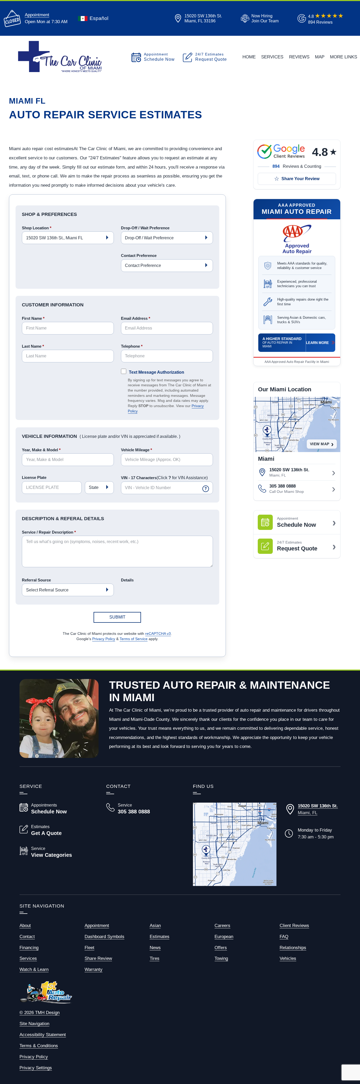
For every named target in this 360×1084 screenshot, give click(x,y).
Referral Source (36, 580)
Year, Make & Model (41, 450)
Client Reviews (294, 925)
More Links (343, 56)
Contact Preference (139, 255)
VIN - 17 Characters (164, 477)
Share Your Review (300, 178)
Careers (222, 925)
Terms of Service (134, 639)
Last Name (33, 346)
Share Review (98, 958)
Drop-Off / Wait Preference (145, 228)
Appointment (37, 14)
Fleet (89, 947)
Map (319, 56)
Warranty (94, 969)
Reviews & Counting (297, 166)
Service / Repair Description (49, 532)
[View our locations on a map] (234, 844)
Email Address (135, 318)
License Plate (34, 477)
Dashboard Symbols (104, 936)
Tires (154, 958)
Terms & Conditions (39, 1045)
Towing (221, 958)
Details (127, 580)
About (25, 925)
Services (272, 56)
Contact (27, 936)
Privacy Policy (103, 639)
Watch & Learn (34, 969)
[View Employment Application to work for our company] (259, 18)
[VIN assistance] (205, 488)
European (224, 936)
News (155, 947)
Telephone (132, 346)
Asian (155, 925)
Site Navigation (34, 1023)
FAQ (284, 936)
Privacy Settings (36, 1067)
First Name (33, 318)
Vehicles (288, 958)
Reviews (299, 56)
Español (99, 18)
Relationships (293, 947)
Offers (221, 947)
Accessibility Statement (43, 1034)
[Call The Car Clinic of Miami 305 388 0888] (143, 809)
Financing (29, 947)
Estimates (159, 936)
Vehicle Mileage (136, 450)
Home (249, 56)
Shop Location (36, 228)
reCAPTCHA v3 (158, 634)
